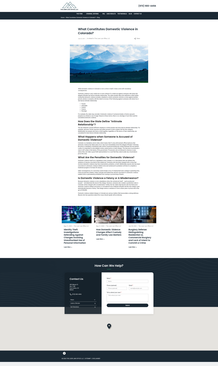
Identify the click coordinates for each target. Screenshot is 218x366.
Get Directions (74, 307)
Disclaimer (96, 358)
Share (138, 38)
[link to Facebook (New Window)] (64, 353)
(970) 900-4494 (76, 294)
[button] (83, 14)
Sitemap (88, 358)
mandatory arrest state (93, 143)
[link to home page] (69, 6)
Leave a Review (75, 303)
